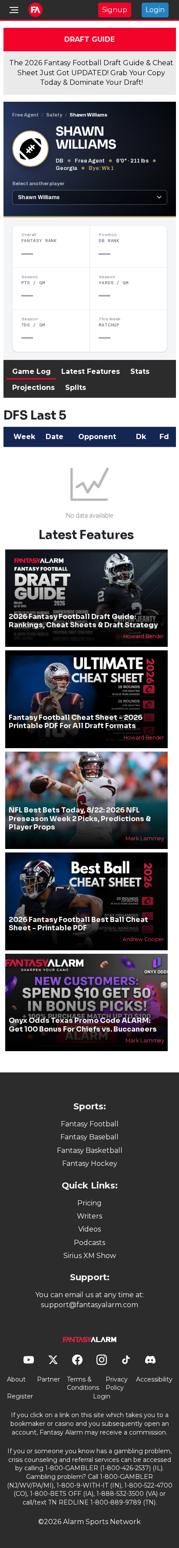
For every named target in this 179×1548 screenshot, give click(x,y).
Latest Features (90, 371)
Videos (89, 1229)
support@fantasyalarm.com (89, 1305)
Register (20, 1396)
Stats (139, 371)
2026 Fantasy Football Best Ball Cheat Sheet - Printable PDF (78, 923)
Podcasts (89, 1242)
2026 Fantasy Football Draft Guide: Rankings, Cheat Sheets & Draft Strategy (83, 620)
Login (155, 10)
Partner (48, 1379)
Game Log (31, 371)
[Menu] (14, 10)
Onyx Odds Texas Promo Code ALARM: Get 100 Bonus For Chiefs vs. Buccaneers (83, 1024)
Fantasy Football (90, 1124)
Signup (114, 10)
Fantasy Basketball (90, 1150)
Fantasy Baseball (89, 1137)
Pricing (89, 1203)
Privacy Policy (117, 1383)
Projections (33, 387)
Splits (75, 387)
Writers (89, 1216)
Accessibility (154, 1379)
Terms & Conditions (83, 1383)
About (16, 1379)
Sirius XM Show (89, 1256)
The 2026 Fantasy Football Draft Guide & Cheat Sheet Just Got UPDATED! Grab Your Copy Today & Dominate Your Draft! (91, 73)
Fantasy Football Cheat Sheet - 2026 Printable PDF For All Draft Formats (76, 721)
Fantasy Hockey (89, 1163)
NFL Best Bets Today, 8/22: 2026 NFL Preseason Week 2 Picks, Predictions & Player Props (80, 818)
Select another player (38, 183)
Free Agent (25, 114)
